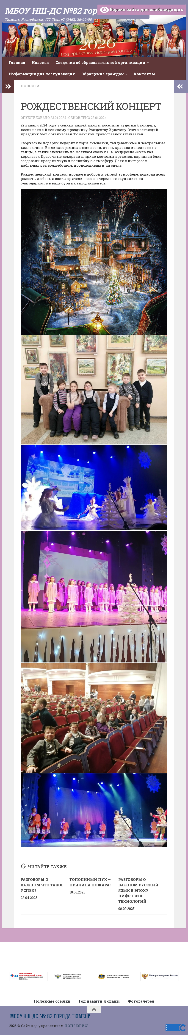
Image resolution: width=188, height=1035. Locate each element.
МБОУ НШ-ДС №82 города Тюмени (76, 10)
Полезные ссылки (52, 1001)
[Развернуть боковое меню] (8, 86)
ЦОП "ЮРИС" (76, 1025)
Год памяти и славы (99, 1001)
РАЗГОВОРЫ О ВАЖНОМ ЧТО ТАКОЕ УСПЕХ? (42, 885)
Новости (40, 62)
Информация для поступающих (42, 73)
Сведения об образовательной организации (100, 62)
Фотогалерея (141, 1001)
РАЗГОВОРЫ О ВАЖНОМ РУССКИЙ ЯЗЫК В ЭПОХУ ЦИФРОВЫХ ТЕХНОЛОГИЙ (138, 890)
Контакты (144, 73)
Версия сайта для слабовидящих (146, 9)
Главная (17, 62)
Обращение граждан (102, 73)
